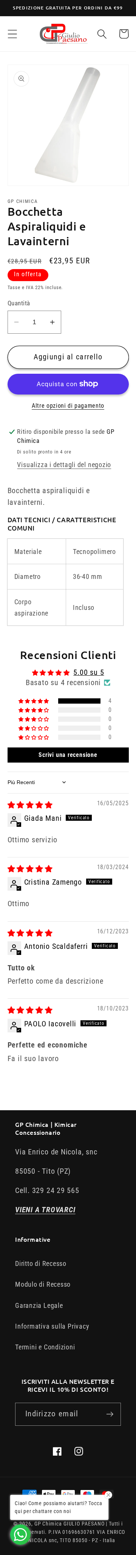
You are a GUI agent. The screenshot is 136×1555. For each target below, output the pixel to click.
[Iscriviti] (110, 1414)
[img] (30, 805)
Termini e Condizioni (45, 1347)
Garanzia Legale (39, 1305)
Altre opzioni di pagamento (68, 405)
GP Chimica (48, 1524)
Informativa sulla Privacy (52, 1326)
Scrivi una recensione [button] (68, 754)
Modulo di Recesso (43, 1284)
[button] (12, 34)
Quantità (19, 303)
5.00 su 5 (88, 672)
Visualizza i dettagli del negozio (64, 465)
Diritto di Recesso (40, 1263)
